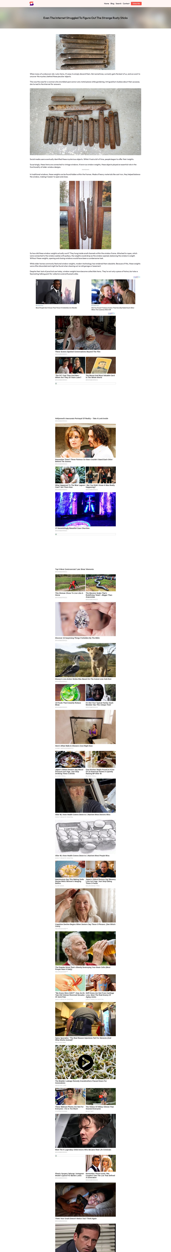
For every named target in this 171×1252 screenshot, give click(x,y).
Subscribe (136, 3)
